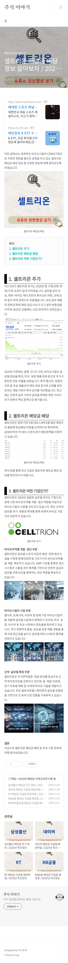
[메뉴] (61, 7)
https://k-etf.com (18, 127)
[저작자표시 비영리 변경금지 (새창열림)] (44, 764)
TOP (61, 951)
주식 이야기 (17, 7)
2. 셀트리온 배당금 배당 (23, 253)
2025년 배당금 (26, 778)
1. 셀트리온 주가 (19, 248)
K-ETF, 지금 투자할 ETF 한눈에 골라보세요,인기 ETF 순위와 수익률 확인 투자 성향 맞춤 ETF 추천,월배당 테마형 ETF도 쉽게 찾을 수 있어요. (23, 140)
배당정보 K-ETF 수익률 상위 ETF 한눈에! (22, 133)
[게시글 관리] (19, 764)
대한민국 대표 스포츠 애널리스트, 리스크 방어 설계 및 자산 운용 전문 (23, 114)
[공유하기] (15, 764)
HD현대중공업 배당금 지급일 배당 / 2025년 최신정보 (26, 804)
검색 (52, 7)
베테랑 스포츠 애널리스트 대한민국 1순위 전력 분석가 (22, 107)
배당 (13, 778)
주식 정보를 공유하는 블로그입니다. (22, 899)
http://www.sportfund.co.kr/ (25, 101)
